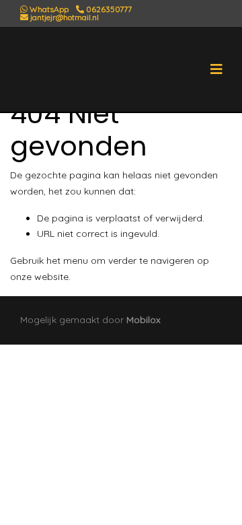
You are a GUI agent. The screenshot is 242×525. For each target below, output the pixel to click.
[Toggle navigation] (216, 69)
